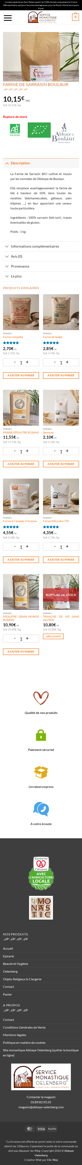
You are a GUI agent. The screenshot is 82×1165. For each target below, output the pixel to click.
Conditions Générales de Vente (24, 1027)
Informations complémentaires (35, 246)
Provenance (20, 266)
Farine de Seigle (52, 337)
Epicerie (8, 956)
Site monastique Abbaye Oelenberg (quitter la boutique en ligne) (41, 1052)
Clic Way (52, 1159)
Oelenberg (10, 971)
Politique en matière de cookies (24, 1042)
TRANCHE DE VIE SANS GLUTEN (61, 618)
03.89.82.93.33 (41, 1102)
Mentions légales (14, 1035)
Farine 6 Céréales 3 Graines (20, 521)
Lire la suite (53, 636)
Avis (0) (16, 256)
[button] (8, 18)
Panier (7, 994)
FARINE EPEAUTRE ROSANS (21, 432)
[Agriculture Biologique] (15, 133)
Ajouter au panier (21, 375)
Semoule (48, 432)
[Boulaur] (63, 133)
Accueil (8, 948)
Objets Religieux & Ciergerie (22, 979)
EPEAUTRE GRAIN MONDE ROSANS (21, 618)
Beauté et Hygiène (15, 963)
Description (20, 163)
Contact (8, 986)
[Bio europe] (39, 133)
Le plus (16, 276)
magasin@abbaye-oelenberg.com (41, 1107)
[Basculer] (7, 163)
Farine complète (13, 337)
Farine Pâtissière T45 (56, 521)
